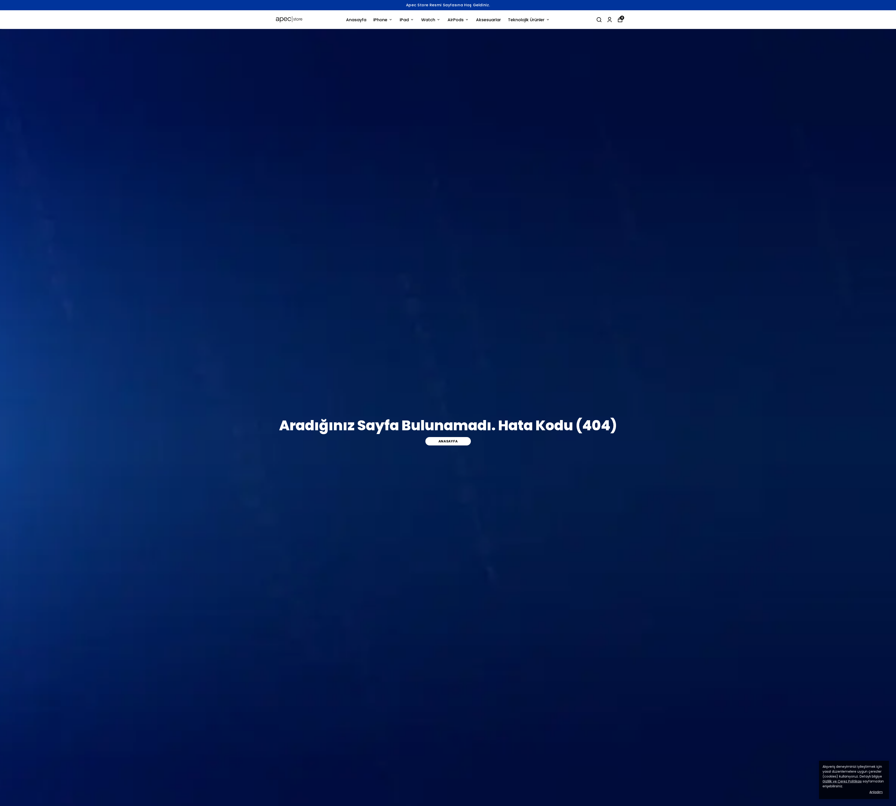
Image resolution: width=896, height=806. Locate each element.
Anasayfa (356, 20)
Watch (428, 20)
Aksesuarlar (488, 20)
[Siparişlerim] (609, 20)
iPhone (380, 20)
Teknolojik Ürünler (526, 20)
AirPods (456, 20)
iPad (404, 20)
